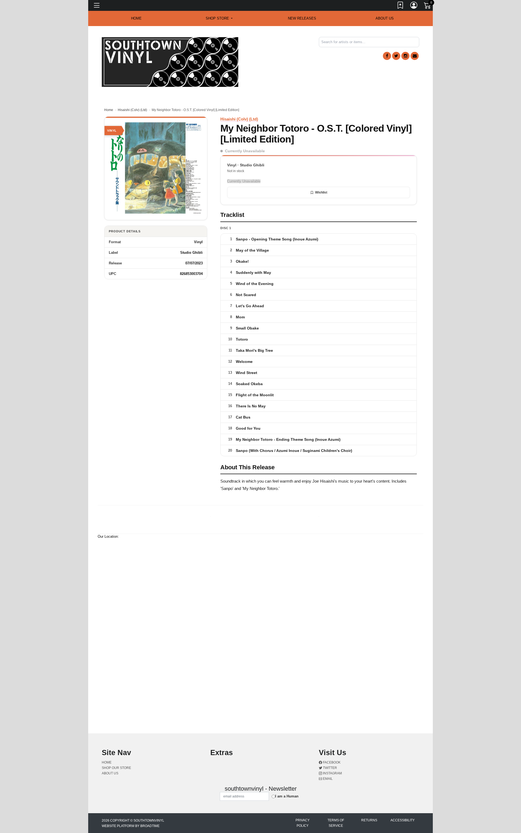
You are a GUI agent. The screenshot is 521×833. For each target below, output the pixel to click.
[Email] (414, 56)
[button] (219, 18)
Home (108, 110)
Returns (369, 820)
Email (327, 779)
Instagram (332, 773)
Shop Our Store (116, 768)
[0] (427, 6)
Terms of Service (336, 823)
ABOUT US (385, 18)
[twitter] (396, 56)
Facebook (331, 762)
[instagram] (405, 56)
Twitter (329, 768)
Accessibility (402, 820)
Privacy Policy (303, 823)
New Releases (302, 18)
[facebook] (387, 56)
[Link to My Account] (414, 6)
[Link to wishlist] (400, 6)
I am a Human (286, 796)
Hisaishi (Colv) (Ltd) (132, 110)
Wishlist (321, 192)
